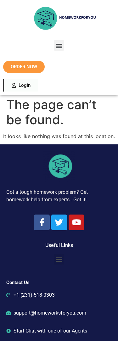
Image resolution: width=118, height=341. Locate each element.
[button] (59, 45)
